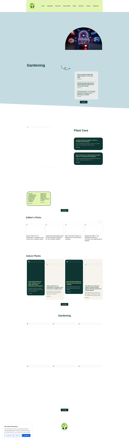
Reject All (18, 435)
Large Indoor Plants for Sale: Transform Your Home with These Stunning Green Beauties (35, 284)
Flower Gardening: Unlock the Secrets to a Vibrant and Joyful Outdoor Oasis (62, 392)
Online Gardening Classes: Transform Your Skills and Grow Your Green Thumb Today (37, 392)
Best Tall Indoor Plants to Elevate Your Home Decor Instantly (54, 237)
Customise (8, 435)
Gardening (50, 5)
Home (43, 5)
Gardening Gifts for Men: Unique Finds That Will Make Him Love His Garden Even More (64, 349)
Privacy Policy (71, 434)
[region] (17, 431)
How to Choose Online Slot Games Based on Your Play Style (85, 76)
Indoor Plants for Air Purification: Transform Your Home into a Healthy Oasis (55, 287)
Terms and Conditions (83, 434)
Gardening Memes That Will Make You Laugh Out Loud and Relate (89, 348)
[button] (102, 221)
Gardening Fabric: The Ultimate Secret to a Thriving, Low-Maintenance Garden (86, 93)
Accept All (26, 435)
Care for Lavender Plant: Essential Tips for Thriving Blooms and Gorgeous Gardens (32, 197)
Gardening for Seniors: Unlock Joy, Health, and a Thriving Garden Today (90, 392)
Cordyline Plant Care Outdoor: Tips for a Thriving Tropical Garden (87, 141)
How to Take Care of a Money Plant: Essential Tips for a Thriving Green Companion (88, 155)
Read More (79, 79)
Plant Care (58, 5)
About (74, 5)
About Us (81, 5)
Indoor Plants (66, 5)
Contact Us (96, 5)
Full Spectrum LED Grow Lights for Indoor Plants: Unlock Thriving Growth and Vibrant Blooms (93, 238)
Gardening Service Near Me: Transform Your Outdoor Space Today (37, 349)
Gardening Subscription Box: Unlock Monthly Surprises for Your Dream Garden (85, 84)
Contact (88, 5)
